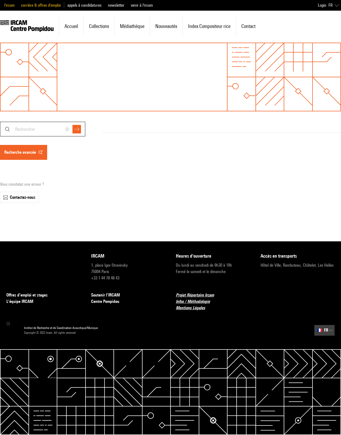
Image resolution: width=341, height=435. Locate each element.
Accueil (71, 26)
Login (322, 5)
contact (248, 26)
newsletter (116, 5)
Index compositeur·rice (209, 26)
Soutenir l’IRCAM (105, 295)
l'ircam (9, 5)
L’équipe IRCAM (19, 301)
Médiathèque (132, 26)
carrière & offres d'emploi (41, 5)
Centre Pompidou (105, 301)
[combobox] (42, 129)
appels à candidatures (84, 5)
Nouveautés (166, 26)
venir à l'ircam (142, 5)
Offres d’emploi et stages (27, 295)
